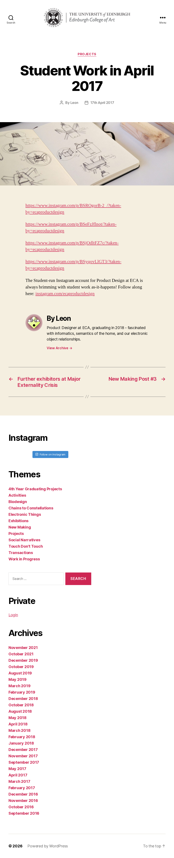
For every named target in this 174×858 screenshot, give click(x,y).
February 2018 (21, 737)
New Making (19, 527)
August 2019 (20, 673)
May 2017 (17, 768)
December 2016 (23, 794)
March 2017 (19, 781)
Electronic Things (24, 514)
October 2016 (21, 807)
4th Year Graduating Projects (35, 489)
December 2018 (23, 698)
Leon (74, 102)
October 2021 (21, 654)
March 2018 (19, 730)
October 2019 (21, 666)
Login (13, 615)
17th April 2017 (102, 102)
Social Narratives (24, 540)
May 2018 (17, 717)
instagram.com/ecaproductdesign (65, 294)
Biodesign (17, 501)
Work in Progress (24, 559)
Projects (87, 54)
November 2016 (23, 800)
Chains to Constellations (30, 508)
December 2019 (23, 660)
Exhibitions (18, 521)
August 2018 (20, 711)
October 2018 (21, 705)
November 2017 (23, 756)
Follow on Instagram (52, 454)
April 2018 (17, 724)
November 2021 (23, 647)
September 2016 (23, 813)
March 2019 (19, 686)
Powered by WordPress (47, 846)
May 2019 (17, 679)
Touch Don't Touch (25, 546)
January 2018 (21, 743)
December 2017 (23, 749)
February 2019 (21, 692)
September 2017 (23, 762)
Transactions (20, 552)
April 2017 (17, 775)
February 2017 (21, 788)
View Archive (59, 348)
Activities (17, 495)
